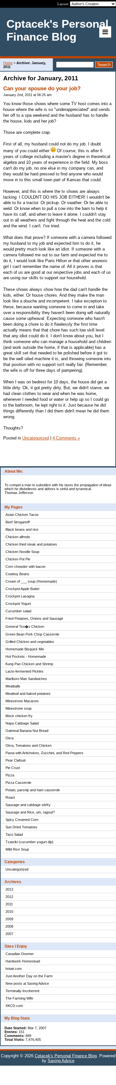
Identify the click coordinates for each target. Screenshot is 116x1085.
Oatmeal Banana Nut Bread (26, 731)
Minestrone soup (18, 708)
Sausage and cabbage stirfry (28, 805)
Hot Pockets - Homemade (25, 656)
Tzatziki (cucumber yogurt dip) (29, 842)
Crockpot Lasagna (19, 596)
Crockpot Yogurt (18, 604)
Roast (10, 797)
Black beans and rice (21, 529)
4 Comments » (66, 438)
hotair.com (13, 969)
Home (8, 63)
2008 (9, 926)
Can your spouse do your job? (42, 88)
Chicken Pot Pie (17, 559)
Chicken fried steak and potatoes (31, 544)
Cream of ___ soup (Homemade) (31, 581)
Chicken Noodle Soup (22, 552)
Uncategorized (16, 869)
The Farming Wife (19, 998)
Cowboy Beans (17, 574)
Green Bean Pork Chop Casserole (32, 634)
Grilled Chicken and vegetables (29, 642)
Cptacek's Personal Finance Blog (66, 1055)
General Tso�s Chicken (24, 626)
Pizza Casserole (18, 782)
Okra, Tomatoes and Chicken (28, 745)
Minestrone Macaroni (21, 701)
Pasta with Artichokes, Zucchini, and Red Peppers (44, 753)
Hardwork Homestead (22, 961)
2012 (9, 897)
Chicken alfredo (17, 537)
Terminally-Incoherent (22, 991)
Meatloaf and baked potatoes (28, 693)
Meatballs (12, 686)
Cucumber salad (18, 611)
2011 (9, 904)
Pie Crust (12, 768)
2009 (9, 919)
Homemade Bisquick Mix (24, 649)
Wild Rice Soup (17, 849)
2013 (9, 889)
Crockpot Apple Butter (22, 589)
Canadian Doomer (19, 954)
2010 (9, 911)
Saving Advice (61, 1060)
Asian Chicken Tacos (22, 515)
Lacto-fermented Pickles (24, 671)
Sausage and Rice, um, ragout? (30, 812)
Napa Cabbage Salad (22, 723)
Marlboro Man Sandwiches (26, 679)
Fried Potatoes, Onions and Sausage (34, 618)
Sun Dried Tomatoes (21, 827)
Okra (9, 738)
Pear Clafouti (15, 760)
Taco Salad (14, 834)
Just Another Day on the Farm (29, 976)
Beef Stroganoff (17, 522)
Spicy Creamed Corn (21, 820)
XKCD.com (14, 1006)
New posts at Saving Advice (27, 983)
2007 (9, 934)
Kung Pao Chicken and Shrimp (29, 664)
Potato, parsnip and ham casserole (32, 790)
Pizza (9, 775)
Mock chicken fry (19, 716)
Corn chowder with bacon (25, 566)
